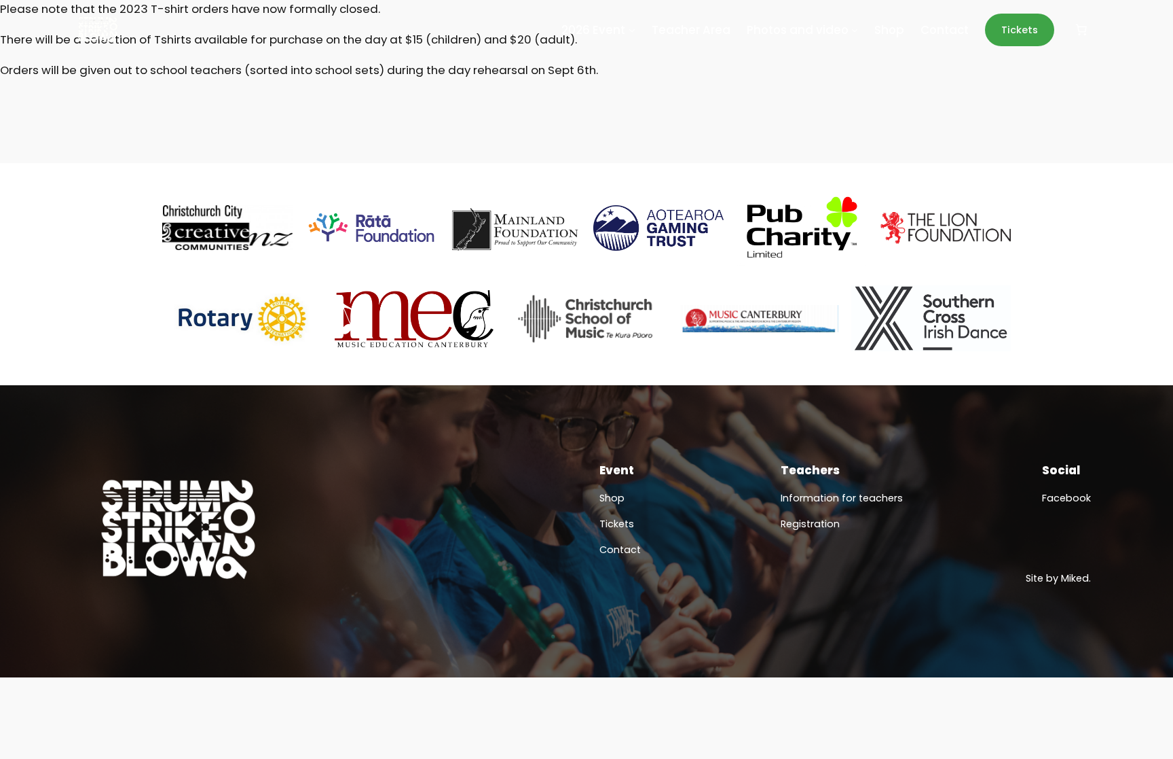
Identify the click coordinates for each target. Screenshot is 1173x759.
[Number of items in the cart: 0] (1081, 30)
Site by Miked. (1058, 578)
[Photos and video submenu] (854, 30)
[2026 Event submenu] (632, 30)
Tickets (1019, 30)
